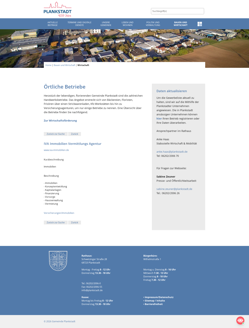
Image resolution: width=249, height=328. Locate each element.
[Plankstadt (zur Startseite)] (57, 9)
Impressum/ (152, 297)
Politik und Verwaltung (153, 24)
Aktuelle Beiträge (53, 24)
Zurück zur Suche (56, 134)
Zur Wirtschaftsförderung (60, 120)
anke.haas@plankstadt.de (171, 151)
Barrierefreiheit (154, 304)
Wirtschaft (83, 64)
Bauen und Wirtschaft (180, 24)
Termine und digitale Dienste (79, 24)
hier (159, 118)
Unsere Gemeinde (105, 24)
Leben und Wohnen (127, 24)
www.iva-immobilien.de (56, 150)
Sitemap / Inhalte (155, 300)
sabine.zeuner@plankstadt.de (174, 189)
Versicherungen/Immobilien (59, 213)
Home (48, 64)
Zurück (74, 134)
